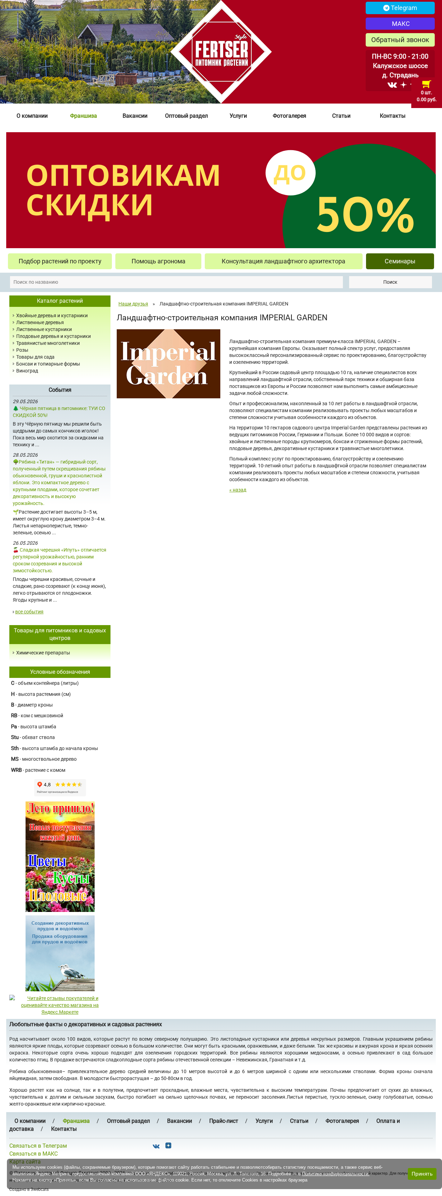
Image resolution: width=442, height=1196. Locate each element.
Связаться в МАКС (33, 1153)
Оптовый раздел (186, 116)
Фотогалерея (289, 116)
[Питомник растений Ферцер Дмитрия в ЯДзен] (403, 84)
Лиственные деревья (40, 322)
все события (29, 611)
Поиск (390, 282)
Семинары (400, 261)
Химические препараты (43, 652)
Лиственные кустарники (44, 329)
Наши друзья (133, 304)
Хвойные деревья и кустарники (52, 315)
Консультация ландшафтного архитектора (283, 261)
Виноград (27, 370)
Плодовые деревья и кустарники (53, 336)
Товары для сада (35, 357)
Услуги (238, 116)
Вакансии (135, 116)
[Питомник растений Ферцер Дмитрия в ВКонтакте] (392, 84)
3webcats (40, 1189)
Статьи (341, 116)
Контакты (392, 116)
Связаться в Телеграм (38, 1145)
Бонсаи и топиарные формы (48, 364)
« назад (237, 490)
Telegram (403, 7)
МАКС (400, 23)
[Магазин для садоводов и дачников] (60, 953)
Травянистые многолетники (48, 343)
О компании (32, 116)
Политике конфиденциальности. (335, 1173)
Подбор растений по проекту (60, 261)
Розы (22, 350)
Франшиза (83, 116)
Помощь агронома (158, 261)
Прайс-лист (223, 1121)
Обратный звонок (400, 40)
